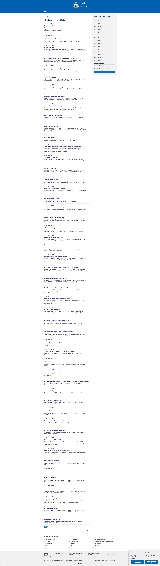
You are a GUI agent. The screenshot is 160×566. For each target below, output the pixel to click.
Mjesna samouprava (95, 10)
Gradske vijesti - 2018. (98, 35)
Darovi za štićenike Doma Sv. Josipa (53, 106)
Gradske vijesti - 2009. (98, 60)
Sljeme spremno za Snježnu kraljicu (53, 38)
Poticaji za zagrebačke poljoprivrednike (54, 420)
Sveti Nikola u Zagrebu (50, 477)
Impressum (62, 560)
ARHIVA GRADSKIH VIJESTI (55, 16)
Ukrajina (72, 545)
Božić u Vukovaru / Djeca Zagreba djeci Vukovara (56, 87)
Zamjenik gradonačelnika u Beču (52, 410)
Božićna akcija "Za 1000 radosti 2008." (54, 237)
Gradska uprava (82, 10)
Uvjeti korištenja (69, 560)
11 (62, 526)
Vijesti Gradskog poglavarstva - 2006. (102, 68)
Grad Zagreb (46, 16)
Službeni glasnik (74, 539)
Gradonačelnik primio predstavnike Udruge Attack (57, 298)
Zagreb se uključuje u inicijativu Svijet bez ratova (56, 391)
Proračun (48, 545)
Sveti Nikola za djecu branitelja (52, 471)
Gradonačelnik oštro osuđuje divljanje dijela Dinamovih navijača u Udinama (63, 488)
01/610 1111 (90, 554)
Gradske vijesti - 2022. (98, 23)
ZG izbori (48, 541)
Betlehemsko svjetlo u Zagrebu (52, 198)
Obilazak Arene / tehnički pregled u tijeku (54, 217)
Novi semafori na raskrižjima (51, 460)
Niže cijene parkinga (49, 25)
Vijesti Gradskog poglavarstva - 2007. (102, 65)
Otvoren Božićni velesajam (51, 179)
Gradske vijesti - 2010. (98, 57)
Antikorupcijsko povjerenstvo (53, 547)
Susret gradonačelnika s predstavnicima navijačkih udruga (59, 331)
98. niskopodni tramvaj (50, 168)
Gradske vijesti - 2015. (98, 43)
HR (114, 10)
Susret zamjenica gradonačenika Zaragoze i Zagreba (57, 287)
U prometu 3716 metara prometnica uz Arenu (55, 256)
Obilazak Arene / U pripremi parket (53, 400)
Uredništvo (75, 560)
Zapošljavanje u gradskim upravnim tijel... (104, 541)
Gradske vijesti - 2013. (98, 49)
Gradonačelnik (57, 10)
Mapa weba (56, 560)
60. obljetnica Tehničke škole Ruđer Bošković (55, 188)
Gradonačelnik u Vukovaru (51, 508)
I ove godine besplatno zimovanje (52, 68)
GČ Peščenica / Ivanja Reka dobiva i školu (54, 228)
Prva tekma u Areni (49, 47)
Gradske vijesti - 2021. (98, 26)
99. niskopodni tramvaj (50, 77)
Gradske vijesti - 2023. (98, 20)
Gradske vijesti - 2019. (98, 32)
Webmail (80, 560)
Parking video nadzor (100, 547)
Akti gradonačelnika (50, 539)
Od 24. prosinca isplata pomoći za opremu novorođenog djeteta (60, 58)
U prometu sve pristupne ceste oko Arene (54, 96)
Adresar (106, 10)
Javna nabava (98, 543)
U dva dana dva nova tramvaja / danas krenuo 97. (56, 320)
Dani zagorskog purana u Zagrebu (53, 247)
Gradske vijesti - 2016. (98, 40)
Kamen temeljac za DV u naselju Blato (53, 439)
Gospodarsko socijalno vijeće (101, 545)
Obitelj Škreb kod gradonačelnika (52, 309)
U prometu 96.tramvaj (49, 361)
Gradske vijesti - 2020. (98, 29)
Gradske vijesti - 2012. (98, 51)
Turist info (73, 547)
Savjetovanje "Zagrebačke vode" (52, 499)
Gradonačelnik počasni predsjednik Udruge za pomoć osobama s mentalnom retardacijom (67, 381)
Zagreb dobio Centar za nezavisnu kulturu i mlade (56, 207)
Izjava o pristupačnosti (48, 560)
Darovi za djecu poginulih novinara (53, 115)
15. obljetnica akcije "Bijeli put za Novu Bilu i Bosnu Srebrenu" (59, 351)
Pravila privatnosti (139, 557)
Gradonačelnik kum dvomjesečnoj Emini (54, 430)
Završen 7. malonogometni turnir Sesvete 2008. (56, 372)
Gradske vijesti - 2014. (98, 46)
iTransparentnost (74, 541)
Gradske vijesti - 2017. (98, 37)
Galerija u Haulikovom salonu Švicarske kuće (55, 278)
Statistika (73, 543)
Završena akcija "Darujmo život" (52, 519)
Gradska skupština (70, 10)
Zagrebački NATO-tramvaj (51, 126)
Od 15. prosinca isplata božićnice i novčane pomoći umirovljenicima (61, 267)
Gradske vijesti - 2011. (98, 54)
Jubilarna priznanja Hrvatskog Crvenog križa (55, 342)
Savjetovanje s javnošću (100, 539)
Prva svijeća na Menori (50, 137)
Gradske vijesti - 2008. (99, 63)
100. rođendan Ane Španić (51, 157)
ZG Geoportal (49, 543)
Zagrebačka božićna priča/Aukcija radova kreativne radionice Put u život (62, 146)
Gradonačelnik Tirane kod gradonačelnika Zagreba (57, 450)
